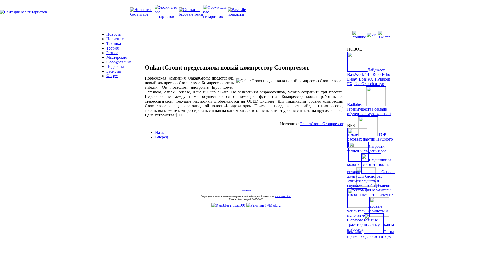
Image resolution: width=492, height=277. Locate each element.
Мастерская (116, 57)
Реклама (246, 190)
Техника (113, 43)
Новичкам (115, 39)
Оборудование (119, 62)
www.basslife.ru (283, 196)
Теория (112, 48)
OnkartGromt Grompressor (321, 124)
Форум (112, 76)
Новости (113, 34)
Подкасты (115, 66)
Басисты (113, 71)
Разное (112, 53)
